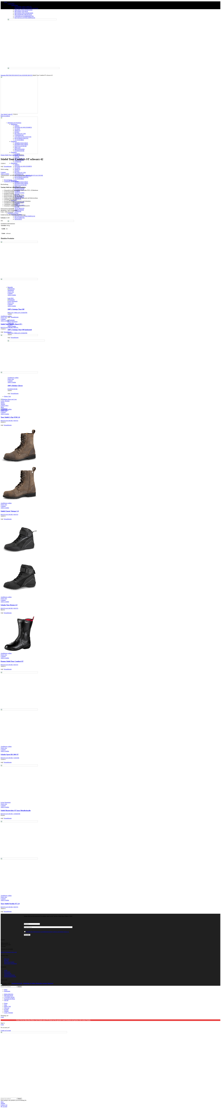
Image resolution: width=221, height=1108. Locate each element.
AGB (5, 970)
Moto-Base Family (9, 962)
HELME (17, 157)
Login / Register (8, 1012)
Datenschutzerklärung (10, 976)
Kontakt (6, 960)
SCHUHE (16, 758)
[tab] (55, 180)
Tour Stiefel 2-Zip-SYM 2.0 (10, 417)
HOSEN (17, 171)
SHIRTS (17, 164)
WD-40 (18, 219)
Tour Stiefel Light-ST (7, 114)
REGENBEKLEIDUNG (21, 177)
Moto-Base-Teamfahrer (10, 963)
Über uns (6, 959)
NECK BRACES (19, 208)
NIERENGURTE (19, 193)
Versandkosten (14, 317)
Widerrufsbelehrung (9, 975)
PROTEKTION (10, 75)
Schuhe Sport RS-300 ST (9, 754)
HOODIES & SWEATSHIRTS (23, 166)
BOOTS (30, 75)
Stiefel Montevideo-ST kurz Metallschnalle (16, 810)
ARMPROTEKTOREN (21, 182)
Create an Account (6, 1030)
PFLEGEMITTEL (20, 217)
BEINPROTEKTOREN (21, 183)
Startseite (3, 75)
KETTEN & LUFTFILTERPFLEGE (25, 216)
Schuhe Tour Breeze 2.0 (9, 605)
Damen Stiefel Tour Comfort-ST (10, 155)
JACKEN (17, 168)
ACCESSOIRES (19, 179)
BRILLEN (11, 333)
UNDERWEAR (19, 174)
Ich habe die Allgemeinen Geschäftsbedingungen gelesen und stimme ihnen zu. (47, 931)
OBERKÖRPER (19, 210)
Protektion (14, 180)
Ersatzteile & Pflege (13, 213)
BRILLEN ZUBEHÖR (20, 333)
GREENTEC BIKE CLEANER (26, 8)
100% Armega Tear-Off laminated (20, 330)
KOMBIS (17, 191)
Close (2, 1017)
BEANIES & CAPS (20, 172)
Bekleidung (14, 163)
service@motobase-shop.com (9, 952)
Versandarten (7, 973)
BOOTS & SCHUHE (21, 185)
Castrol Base (11, 3)
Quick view (4, 317)
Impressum (7, 972)
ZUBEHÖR (18, 161)
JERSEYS (17, 169)
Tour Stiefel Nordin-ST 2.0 (10, 904)
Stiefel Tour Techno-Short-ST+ (11, 324)
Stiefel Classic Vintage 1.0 (10, 511)
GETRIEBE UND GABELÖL (23, 7)
